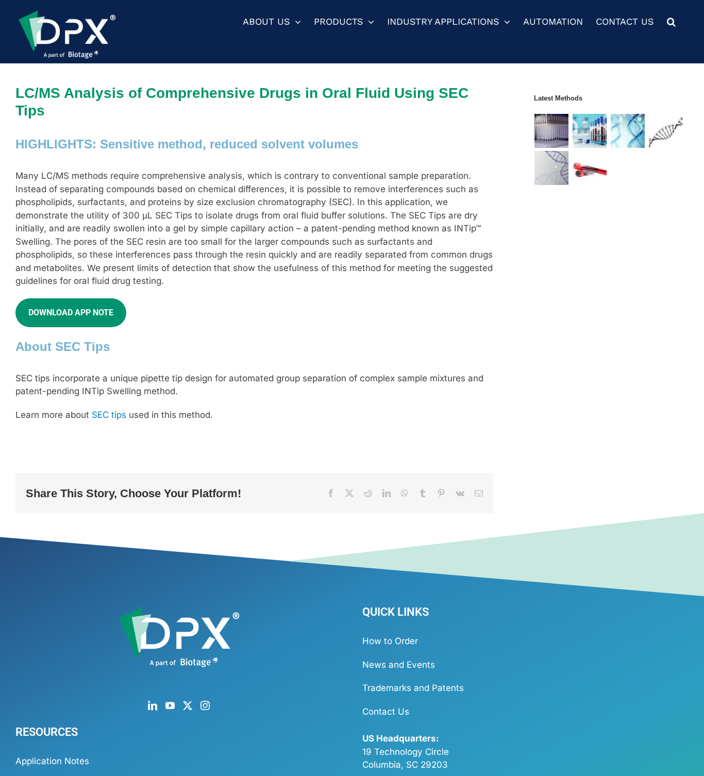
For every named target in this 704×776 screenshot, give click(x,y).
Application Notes (52, 761)
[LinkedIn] (152, 705)
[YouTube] (170, 705)
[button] (671, 21)
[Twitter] (187, 705)
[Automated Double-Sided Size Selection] (666, 130)
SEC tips (109, 415)
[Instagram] (205, 705)
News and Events (398, 665)
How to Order (390, 641)
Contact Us (385, 711)
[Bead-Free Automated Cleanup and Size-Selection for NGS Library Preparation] (551, 130)
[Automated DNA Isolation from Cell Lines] (551, 168)
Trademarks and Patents (413, 688)
